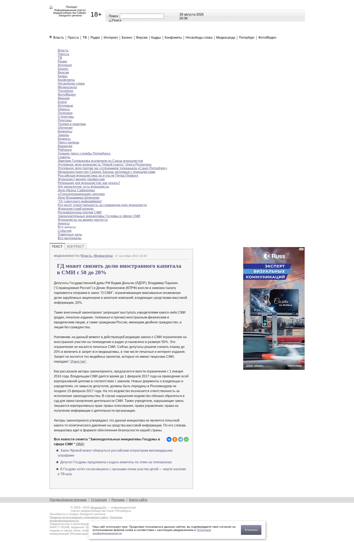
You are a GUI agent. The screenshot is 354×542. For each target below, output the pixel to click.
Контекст (75, 246)
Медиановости (68, 31)
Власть (58, 37)
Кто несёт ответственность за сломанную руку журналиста (102, 205)
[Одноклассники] (174, 439)
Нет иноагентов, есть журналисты (83, 186)
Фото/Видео (267, 37)
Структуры (66, 116)
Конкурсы (65, 131)
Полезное (125, 31)
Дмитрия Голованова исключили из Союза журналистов (100, 161)
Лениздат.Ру (98, 507)
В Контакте (220, 15)
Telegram (226, 15)
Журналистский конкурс (76, 208)
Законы (63, 135)
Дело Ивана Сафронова (76, 190)
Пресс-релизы (68, 142)
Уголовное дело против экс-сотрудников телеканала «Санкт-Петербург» (112, 168)
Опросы (64, 109)
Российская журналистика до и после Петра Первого (98, 175)
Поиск (113, 16)
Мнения (99, 31)
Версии (142, 37)
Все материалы (237, 31)
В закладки (186, 254)
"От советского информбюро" (80, 201)
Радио (95, 37)
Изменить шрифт (178, 254)
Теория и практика (72, 124)
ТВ (85, 37)
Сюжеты (180, 31)
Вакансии (65, 146)
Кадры (156, 37)
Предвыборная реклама (68, 500)
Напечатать (171, 254)
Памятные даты (70, 234)
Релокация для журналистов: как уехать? (89, 183)
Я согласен (251, 530)
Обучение (65, 127)
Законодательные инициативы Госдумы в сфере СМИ (99, 216)
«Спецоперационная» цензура (81, 194)
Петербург (247, 37)
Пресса (73, 37)
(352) (80, 444)
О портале (99, 500)
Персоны (65, 120)
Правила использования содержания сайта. (79, 517)
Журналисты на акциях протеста (83, 220)
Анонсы (205, 31)
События (64, 231)
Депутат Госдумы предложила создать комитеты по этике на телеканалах (116, 462)
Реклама (118, 500)
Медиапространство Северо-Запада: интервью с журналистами (106, 172)
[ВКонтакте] (169, 439)
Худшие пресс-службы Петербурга (84, 153)
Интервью (65, 105)
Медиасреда (225, 37)
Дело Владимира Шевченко (79, 197)
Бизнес (127, 37)
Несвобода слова (199, 37)
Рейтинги (154, 31)
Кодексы (64, 139)
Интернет (111, 37)
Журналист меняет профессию (81, 179)
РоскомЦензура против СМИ (80, 212)
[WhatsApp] (186, 439)
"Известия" (78, 361)
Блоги (62, 102)
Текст (57, 246)
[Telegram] (180, 439)
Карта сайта (138, 500)
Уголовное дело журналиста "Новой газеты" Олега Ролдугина (104, 164)
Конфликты (173, 37)
